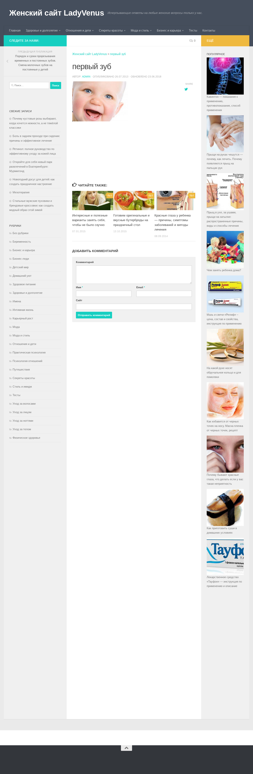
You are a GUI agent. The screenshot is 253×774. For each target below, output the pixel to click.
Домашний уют (22, 275)
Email (140, 287)
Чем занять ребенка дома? (224, 270)
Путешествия (21, 369)
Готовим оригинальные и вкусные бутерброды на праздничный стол (131, 220)
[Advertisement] (124, 152)
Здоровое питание (24, 284)
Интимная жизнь (23, 309)
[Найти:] (29, 85)
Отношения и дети (78, 30)
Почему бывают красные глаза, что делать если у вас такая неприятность (225, 479)
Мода (16, 326)
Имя (79, 287)
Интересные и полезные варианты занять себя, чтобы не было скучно (89, 220)
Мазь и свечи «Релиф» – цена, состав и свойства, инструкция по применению (224, 319)
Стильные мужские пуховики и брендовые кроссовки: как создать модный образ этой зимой (31, 205)
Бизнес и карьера (169, 30)
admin (86, 76)
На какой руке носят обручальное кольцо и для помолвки (224, 372)
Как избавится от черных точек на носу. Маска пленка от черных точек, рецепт (225, 426)
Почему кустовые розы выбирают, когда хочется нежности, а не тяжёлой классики (33, 123)
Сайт (79, 300)
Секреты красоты (111, 30)
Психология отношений (27, 361)
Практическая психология (29, 352)
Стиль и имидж (22, 386)
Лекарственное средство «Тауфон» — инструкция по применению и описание (224, 581)
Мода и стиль (140, 30)
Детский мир (21, 267)
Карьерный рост (23, 318)
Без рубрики (20, 233)
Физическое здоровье (26, 437)
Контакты (208, 30)
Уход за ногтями (23, 420)
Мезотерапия (21, 192)
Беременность (22, 241)
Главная (15, 30)
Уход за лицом (22, 412)
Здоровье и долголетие (42, 30)
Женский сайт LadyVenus (56, 13)
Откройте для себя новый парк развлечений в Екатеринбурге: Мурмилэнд (30, 166)
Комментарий (85, 262)
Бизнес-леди (21, 258)
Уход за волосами (24, 403)
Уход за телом (22, 429)
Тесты (193, 30)
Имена (17, 301)
